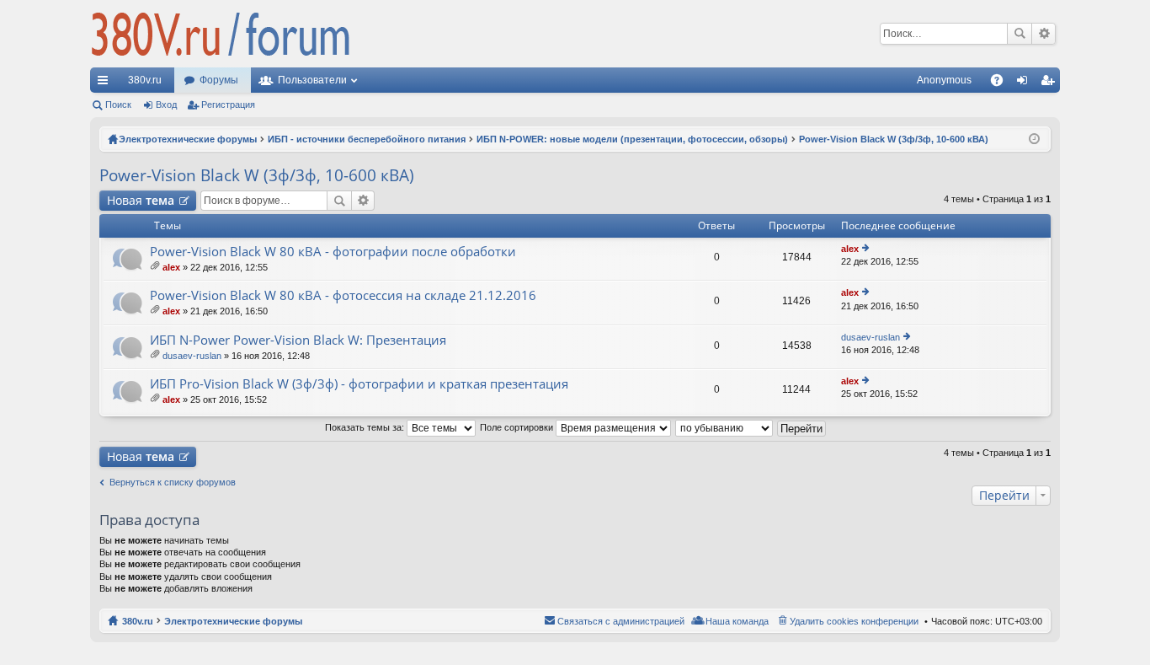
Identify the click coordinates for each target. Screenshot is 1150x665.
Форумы (219, 80)
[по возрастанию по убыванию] (725, 427)
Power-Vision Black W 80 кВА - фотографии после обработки (333, 252)
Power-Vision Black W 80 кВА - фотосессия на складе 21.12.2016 (343, 295)
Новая (140, 200)
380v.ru (145, 80)
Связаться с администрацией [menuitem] (620, 621)
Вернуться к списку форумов (172, 482)
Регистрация (228, 104)
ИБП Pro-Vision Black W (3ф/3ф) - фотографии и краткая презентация (359, 384)
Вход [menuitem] (1026, 83)
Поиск (1019, 34)
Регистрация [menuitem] (1050, 83)
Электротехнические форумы (233, 621)
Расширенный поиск (1043, 34)
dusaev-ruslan (191, 356)
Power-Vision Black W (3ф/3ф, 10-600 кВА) (256, 175)
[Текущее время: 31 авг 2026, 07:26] (1034, 139)
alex (171, 267)
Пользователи (312, 80)
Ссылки (106, 83)
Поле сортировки (518, 427)
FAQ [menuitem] (1002, 83)
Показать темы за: (366, 427)
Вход (166, 104)
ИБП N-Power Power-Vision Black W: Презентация (298, 340)
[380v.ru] (220, 33)
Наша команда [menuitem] (737, 621)
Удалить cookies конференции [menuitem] (854, 621)
